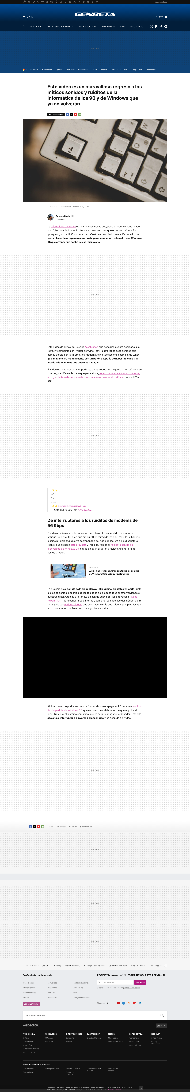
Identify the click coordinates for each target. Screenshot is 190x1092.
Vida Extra (49, 1041)
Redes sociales (29, 993)
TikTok (74, 827)
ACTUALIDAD (36, 26)
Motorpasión (113, 1038)
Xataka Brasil (28, 1072)
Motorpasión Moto (115, 1041)
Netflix (26, 997)
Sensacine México (73, 1069)
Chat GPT (46, 966)
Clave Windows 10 (73, 966)
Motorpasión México (113, 1070)
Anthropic (48, 70)
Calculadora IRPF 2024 (118, 966)
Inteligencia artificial (81, 983)
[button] (64, 216)
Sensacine (70, 1038)
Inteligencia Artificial (81, 997)
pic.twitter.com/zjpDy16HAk (72, 505)
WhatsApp (52, 997)
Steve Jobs (70, 70)
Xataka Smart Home (31, 1049)
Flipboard (156, 26)
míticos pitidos (73, 604)
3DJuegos (49, 1038)
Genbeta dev (78, 988)
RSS (129, 1003)
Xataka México (29, 1069)
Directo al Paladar (94, 1038)
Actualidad (52, 983)
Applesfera (27, 1045)
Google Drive (137, 70)
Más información (114, 1089)
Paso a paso (28, 983)
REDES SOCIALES (88, 26)
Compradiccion (135, 1045)
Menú (30, 17)
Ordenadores (151, 70)
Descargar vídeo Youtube (94, 966)
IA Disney (58, 966)
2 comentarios (57, 114)
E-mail (79, 114)
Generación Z (83, 70)
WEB (122, 26)
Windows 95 (87, 827)
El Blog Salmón (156, 1038)
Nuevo (159, 17)
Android (104, 70)
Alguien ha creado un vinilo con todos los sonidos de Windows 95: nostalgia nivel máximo (114, 572)
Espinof (69, 1041)
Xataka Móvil (28, 1041)
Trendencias (134, 1038)
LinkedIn (140, 1003)
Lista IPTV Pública (138, 966)
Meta (95, 70)
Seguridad (52, 988)
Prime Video (116, 70)
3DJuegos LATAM (52, 1069)
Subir (159, 1026)
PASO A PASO (136, 26)
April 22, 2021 (85, 509)
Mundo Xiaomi (29, 1052)
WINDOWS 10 (108, 26)
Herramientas (29, 988)
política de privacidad (131, 988)
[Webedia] (31, 1025)
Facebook (161, 26)
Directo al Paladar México (94, 1070)
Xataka (26, 1038)
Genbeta (95, 14)
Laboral (51, 993)
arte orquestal (79, 544)
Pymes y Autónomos (155, 1042)
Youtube (118, 1003)
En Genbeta (93, 568)
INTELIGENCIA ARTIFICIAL (61, 26)
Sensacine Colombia (70, 1073)
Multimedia (62, 827)
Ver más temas (31, 1004)
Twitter (151, 26)
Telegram (165, 26)
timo (75, 993)
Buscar (162, 1015)
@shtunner (91, 346)
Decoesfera (134, 1041)
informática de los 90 (63, 226)
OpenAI (59, 70)
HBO (126, 70)
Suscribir (140, 982)
